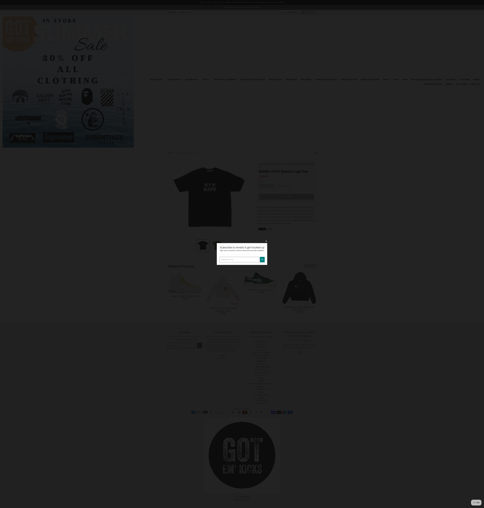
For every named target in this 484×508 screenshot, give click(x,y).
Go (262, 259)
